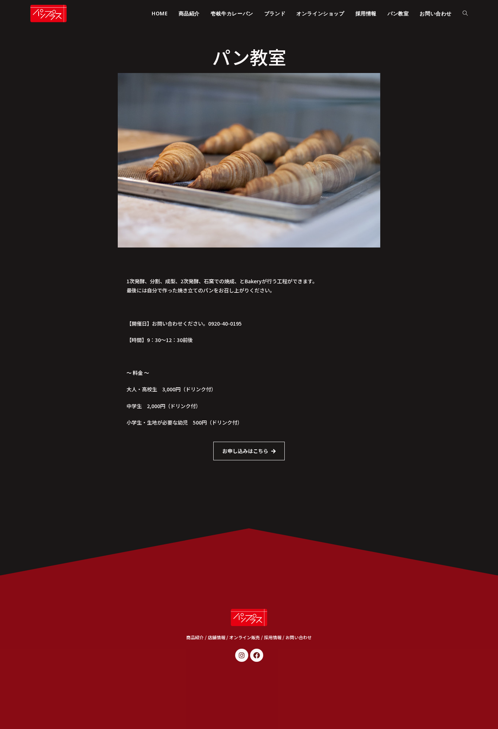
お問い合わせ (298, 637)
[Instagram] (241, 655)
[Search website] (465, 13)
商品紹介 (195, 637)
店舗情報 (216, 637)
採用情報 (272, 637)
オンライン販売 (244, 637)
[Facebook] (256, 655)
